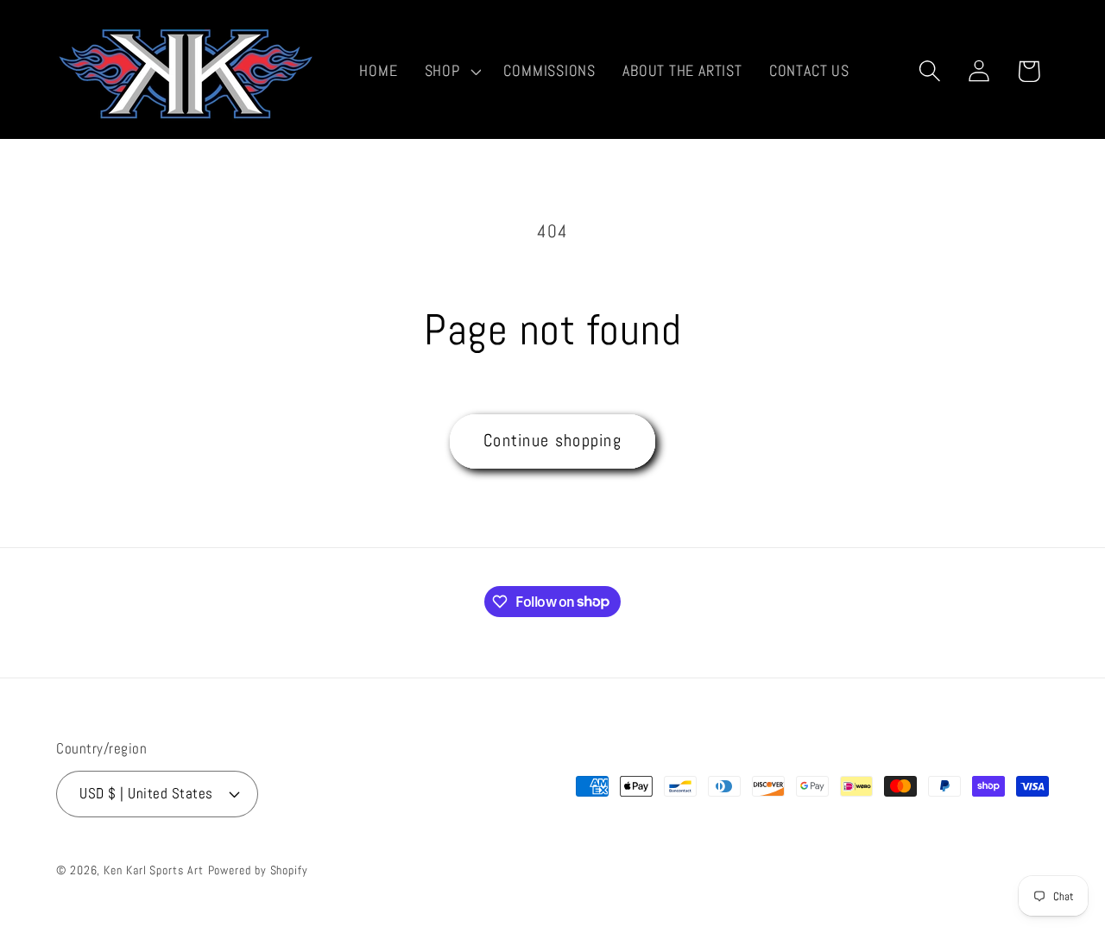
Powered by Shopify (258, 870)
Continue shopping (552, 440)
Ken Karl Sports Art (153, 870)
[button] (450, 70)
